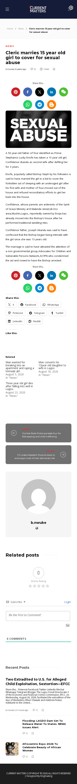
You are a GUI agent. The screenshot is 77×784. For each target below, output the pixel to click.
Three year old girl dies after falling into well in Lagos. (19, 386)
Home (10, 28)
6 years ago (20, 69)
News (21, 28)
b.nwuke (10, 69)
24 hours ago (21, 710)
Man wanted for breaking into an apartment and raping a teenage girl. (20, 366)
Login (67, 602)
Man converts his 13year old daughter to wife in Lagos (52, 365)
